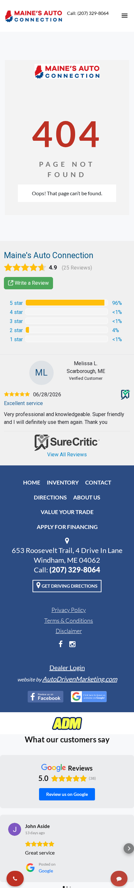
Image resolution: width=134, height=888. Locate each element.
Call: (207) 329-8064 (88, 13)
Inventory (63, 482)
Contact (98, 482)
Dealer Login (67, 667)
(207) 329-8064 (74, 569)
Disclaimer (69, 630)
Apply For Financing (67, 526)
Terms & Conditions (68, 620)
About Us (86, 497)
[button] (5, 848)
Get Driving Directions (69, 586)
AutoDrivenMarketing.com (79, 679)
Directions (50, 497)
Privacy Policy (68, 609)
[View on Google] (14, 829)
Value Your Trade (67, 512)
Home (31, 482)
